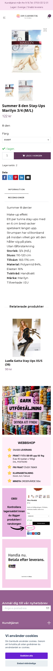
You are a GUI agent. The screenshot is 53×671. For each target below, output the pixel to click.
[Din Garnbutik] (27, 18)
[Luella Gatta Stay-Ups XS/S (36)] (26, 340)
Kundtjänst (10, 625)
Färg (5, 136)
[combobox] (26, 143)
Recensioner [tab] (16, 200)
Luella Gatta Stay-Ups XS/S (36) (23, 365)
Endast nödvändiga (26, 663)
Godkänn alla (26, 655)
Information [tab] (16, 192)
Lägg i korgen (34, 159)
